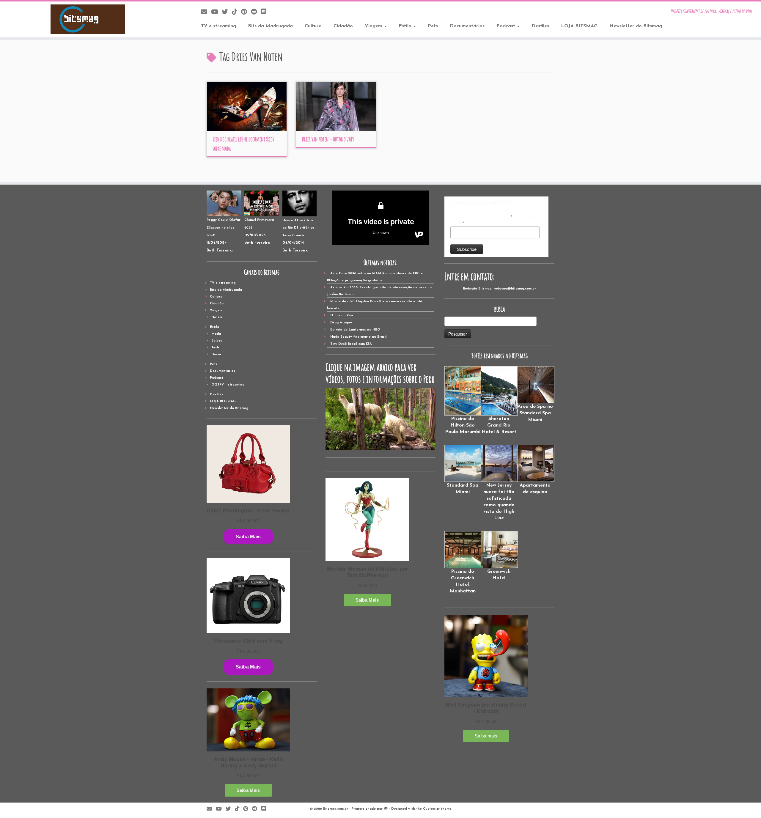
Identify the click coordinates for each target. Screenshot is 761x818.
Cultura (313, 26)
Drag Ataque (341, 322)
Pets (433, 26)
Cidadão (343, 26)
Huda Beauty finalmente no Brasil (358, 337)
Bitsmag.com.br (335, 809)
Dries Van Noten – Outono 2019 (328, 139)
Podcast (506, 26)
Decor (216, 354)
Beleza (216, 340)
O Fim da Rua (341, 315)
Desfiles (540, 26)
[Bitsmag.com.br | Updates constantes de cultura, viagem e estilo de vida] (88, 19)
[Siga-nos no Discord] (265, 12)
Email (457, 223)
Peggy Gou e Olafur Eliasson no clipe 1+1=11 (223, 227)
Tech (215, 347)
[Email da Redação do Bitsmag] (206, 12)
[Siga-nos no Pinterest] (246, 12)
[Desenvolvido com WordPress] (386, 808)
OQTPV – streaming (227, 384)
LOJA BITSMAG (579, 26)
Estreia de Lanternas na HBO (355, 329)
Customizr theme (437, 809)
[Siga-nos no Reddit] (256, 12)
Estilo (406, 26)
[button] (462, 400)
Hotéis (216, 317)
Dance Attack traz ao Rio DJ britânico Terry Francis (298, 228)
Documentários (467, 26)
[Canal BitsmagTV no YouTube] (216, 12)
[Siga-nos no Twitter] (227, 12)
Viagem (374, 26)
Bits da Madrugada (270, 26)
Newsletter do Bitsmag (635, 26)
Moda (216, 334)
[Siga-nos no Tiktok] (236, 12)
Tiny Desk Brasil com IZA (351, 344)
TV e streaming (218, 26)
